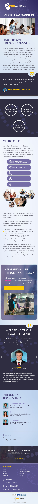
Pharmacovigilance (19, 173)
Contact (22, 475)
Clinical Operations (19, 167)
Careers (8, 13)
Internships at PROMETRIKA (10, 440)
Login (19, 489)
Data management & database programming (20, 178)
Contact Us (19, 458)
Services (5, 473)
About (4, 471)
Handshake (7, 280)
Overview (5, 438)
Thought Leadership (25, 471)
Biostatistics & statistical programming (20, 162)
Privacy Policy (6, 489)
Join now (14, 288)
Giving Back (23, 469)
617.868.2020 (12, 486)
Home (4, 13)
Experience (5, 475)
